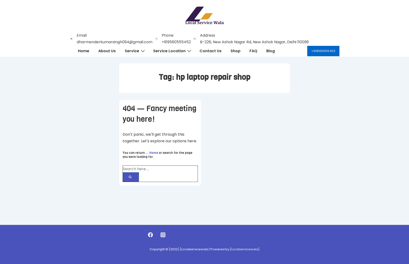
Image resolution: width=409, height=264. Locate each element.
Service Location (169, 51)
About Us (107, 51)
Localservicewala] (245, 249)
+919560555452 (323, 51)
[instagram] (162, 235)
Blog (270, 51)
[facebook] (150, 235)
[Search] (131, 177)
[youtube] (173, 235)
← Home (152, 153)
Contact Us (211, 51)
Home (83, 51)
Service (132, 51)
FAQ (253, 51)
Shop (235, 51)
